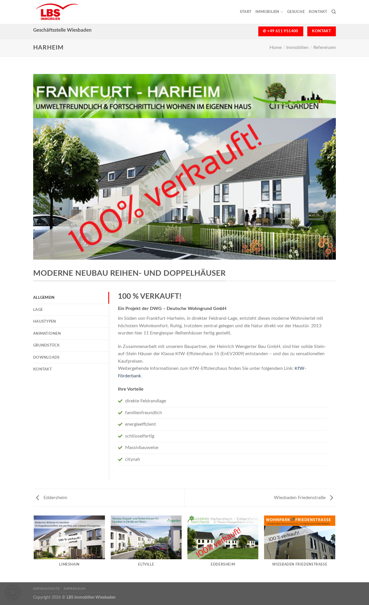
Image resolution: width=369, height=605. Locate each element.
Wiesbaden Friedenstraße (300, 497)
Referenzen (324, 47)
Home (276, 47)
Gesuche (296, 12)
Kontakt (318, 12)
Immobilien (267, 12)
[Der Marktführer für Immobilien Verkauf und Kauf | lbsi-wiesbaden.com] (67, 12)
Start (245, 12)
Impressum (75, 588)
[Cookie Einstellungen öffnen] (13, 598)
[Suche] (334, 11)
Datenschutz (46, 588)
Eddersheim (54, 497)
